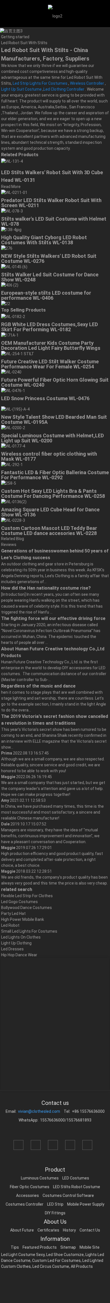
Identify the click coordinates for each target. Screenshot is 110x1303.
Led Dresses (12, 949)
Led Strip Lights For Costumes (40, 83)
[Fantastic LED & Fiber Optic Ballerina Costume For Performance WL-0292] (12, 464)
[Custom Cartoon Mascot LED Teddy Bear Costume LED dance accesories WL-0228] (13, 520)
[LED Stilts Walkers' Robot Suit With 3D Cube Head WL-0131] (12, 161)
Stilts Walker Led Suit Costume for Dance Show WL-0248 (49, 277)
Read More (11, 186)
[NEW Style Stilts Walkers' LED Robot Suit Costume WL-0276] (6, 248)
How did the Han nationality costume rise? (46, 588)
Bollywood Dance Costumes (26, 907)
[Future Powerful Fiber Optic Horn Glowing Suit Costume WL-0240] (11, 372)
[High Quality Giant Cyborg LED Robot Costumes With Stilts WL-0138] (11, 229)
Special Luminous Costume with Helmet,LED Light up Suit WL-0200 (52, 438)
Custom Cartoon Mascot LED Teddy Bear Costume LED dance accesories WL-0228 (49, 530)
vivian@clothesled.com (39, 1111)
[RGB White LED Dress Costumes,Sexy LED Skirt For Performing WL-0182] (13, 316)
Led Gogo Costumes (19, 901)
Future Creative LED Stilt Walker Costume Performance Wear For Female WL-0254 (50, 364)
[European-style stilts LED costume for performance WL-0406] (9, 285)
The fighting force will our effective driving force (53, 618)
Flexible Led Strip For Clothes (27, 896)
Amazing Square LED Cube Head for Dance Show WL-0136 (50, 512)
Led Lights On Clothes (21, 937)
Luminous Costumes (40, 1178)
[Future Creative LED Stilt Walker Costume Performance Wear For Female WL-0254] (17, 353)
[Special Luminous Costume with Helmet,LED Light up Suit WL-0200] (13, 427)
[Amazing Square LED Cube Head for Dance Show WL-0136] (14, 501)
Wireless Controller (87, 83)
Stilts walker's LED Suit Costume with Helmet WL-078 (53, 221)
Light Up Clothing (16, 943)
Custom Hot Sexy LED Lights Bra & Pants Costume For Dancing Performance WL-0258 (53, 493)
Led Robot (10, 925)
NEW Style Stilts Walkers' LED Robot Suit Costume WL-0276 (48, 258)
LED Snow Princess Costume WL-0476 (45, 398)
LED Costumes (75, 1178)
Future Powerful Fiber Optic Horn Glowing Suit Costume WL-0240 (55, 382)
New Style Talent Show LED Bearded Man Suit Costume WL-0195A (54, 419)
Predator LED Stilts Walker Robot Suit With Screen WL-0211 (51, 202)
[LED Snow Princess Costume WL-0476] (13, 390)
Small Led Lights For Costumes (29, 931)
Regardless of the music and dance (38, 686)
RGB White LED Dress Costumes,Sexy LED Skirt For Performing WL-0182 (49, 326)
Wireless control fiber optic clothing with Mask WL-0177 (49, 456)
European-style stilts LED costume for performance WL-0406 (46, 295)
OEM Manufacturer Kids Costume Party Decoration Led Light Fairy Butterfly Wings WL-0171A (50, 348)
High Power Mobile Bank (22, 919)
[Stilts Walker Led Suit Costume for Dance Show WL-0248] (14, 266)
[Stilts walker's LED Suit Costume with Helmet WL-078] (12, 211)
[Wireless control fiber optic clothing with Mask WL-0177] (13, 446)
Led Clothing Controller (63, 89)
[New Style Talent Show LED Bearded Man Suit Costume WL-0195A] (15, 409)
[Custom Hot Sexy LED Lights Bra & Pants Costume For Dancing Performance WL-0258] (8, 483)
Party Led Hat (13, 913)
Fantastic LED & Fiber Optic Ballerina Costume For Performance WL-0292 (55, 474)
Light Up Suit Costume (21, 89)
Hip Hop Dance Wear (19, 955)
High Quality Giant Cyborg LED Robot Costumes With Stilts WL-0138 (44, 239)
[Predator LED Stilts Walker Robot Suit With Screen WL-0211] (14, 192)
